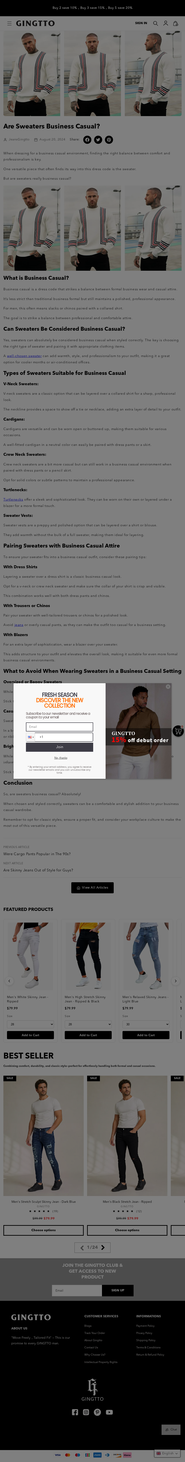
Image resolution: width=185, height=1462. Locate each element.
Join (59, 747)
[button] (30, 737)
